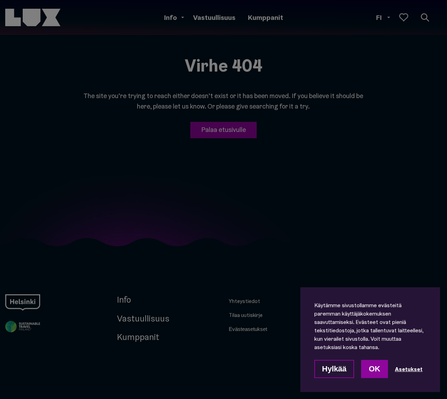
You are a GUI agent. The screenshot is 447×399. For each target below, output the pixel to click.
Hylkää (334, 368)
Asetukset (409, 368)
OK (374, 368)
